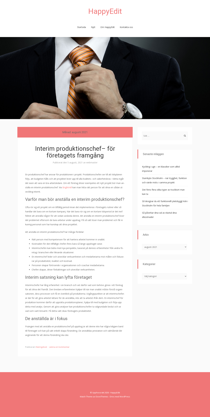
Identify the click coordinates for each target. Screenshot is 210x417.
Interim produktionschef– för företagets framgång (75, 152)
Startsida (81, 27)
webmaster (91, 162)
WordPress (125, 396)
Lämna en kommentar (59, 347)
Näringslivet (41, 347)
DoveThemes (102, 396)
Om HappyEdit (107, 27)
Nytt (93, 27)
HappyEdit (105, 11)
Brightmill (67, 187)
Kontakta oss (126, 27)
